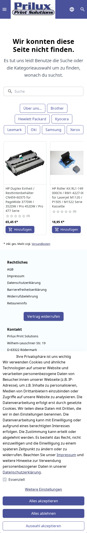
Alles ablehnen (43, 513)
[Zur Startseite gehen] (33, 9)
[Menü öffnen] (4, 9)
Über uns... (32, 108)
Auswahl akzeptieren (43, 525)
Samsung (53, 129)
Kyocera (62, 119)
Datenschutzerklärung (22, 472)
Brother (57, 108)
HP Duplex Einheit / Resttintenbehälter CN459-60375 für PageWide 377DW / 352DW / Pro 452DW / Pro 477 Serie (24, 199)
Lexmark (14, 129)
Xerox (75, 129)
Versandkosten (41, 244)
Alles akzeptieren (43, 500)
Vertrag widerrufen (43, 316)
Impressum (66, 454)
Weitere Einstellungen (43, 489)
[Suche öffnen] (82, 9)
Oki (34, 129)
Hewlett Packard (32, 119)
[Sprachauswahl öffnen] (71, 9)
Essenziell (16, 479)
